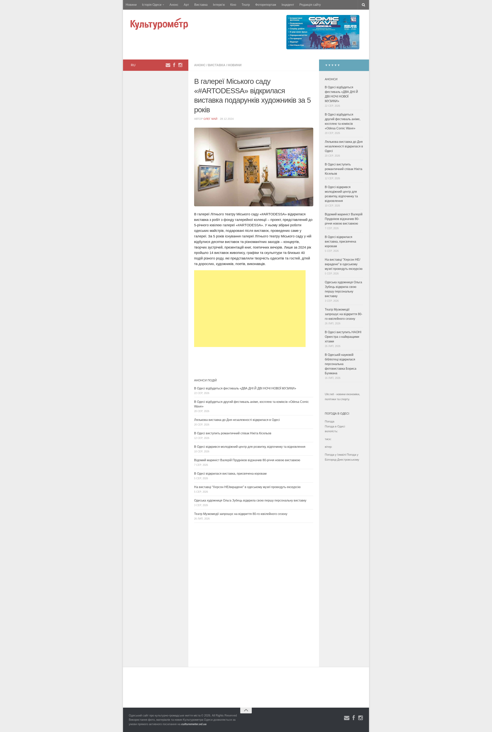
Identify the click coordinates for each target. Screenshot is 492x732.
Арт (186, 4)
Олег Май (210, 118)
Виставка (201, 4)
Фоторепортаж (265, 4)
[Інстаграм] (180, 65)
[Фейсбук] (174, 65)
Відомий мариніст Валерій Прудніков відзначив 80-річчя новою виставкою (247, 460)
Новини (131, 4)
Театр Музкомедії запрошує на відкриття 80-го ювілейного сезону (240, 514)
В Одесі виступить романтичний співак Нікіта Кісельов (232, 433)
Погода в (335, 426)
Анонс (174, 4)
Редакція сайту (310, 4)
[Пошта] (168, 65)
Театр (246, 4)
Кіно (233, 4)
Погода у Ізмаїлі (335, 454)
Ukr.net (329, 394)
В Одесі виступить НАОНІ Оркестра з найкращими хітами (343, 336)
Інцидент (288, 4)
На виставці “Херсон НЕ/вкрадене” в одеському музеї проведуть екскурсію (247, 487)
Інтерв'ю (219, 4)
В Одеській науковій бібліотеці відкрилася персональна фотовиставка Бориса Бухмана (340, 364)
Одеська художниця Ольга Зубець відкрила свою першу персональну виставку (250, 500)
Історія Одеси (151, 4)
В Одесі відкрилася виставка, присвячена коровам (230, 473)
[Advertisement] (250, 308)
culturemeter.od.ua (193, 724)
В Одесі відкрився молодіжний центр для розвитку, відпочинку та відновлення (249, 446)
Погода (329, 421)
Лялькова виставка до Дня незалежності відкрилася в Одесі (237, 419)
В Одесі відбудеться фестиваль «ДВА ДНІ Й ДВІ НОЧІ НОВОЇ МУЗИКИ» (245, 388)
